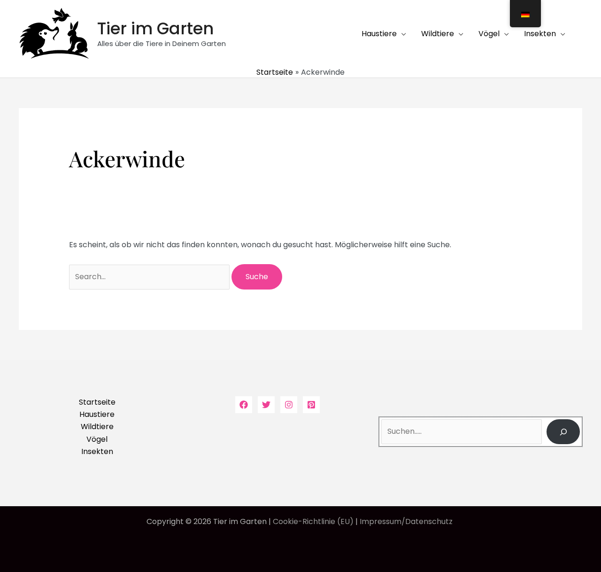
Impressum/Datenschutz (407, 521)
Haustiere (97, 414)
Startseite (97, 402)
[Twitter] (266, 404)
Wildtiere (97, 426)
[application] (401, 33)
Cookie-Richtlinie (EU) (313, 521)
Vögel (97, 439)
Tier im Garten (155, 28)
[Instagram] (288, 404)
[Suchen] (563, 431)
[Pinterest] (311, 404)
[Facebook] (243, 404)
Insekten (97, 451)
